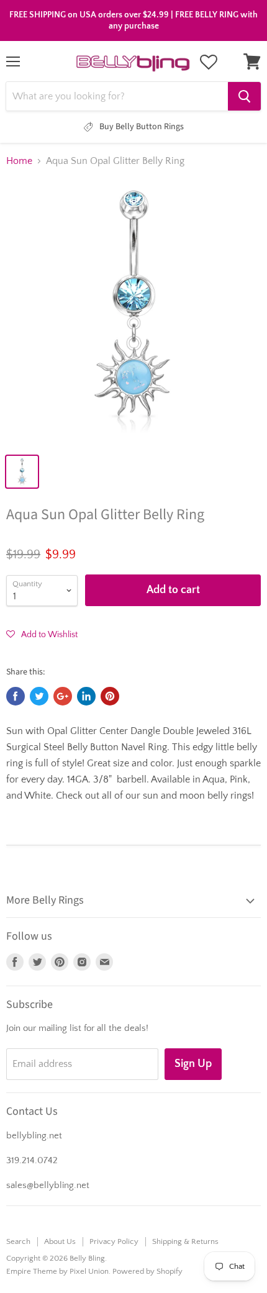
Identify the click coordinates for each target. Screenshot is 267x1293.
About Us (60, 1241)
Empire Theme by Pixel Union (57, 1271)
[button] (42, 634)
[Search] (244, 96)
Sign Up (193, 1064)
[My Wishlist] (209, 62)
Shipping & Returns (185, 1241)
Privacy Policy (113, 1241)
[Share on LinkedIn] (86, 696)
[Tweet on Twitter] (39, 696)
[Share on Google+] (62, 696)
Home (19, 160)
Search (18, 1241)
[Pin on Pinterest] (110, 696)
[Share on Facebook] (15, 696)
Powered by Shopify (147, 1271)
